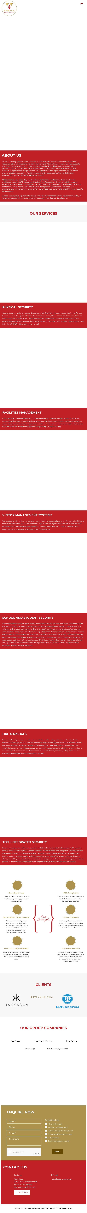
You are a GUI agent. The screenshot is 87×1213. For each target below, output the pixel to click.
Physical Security (55, 1124)
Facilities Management (58, 1127)
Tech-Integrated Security (58, 1141)
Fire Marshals (53, 1138)
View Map (23, 1192)
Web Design (50, 1208)
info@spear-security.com (62, 1179)
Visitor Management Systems (60, 1131)
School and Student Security (60, 1134)
